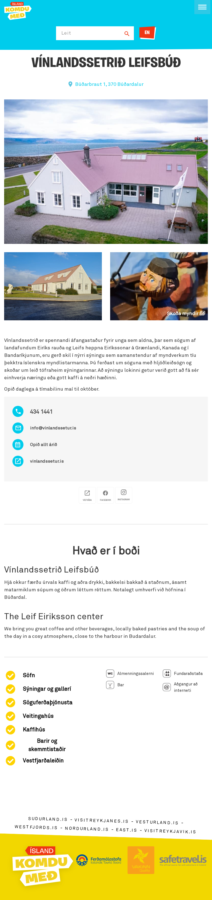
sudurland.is (48, 819)
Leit (66, 33)
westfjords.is (36, 827)
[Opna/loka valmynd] (202, 7)
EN (147, 32)
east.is (126, 830)
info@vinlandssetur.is (53, 428)
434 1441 (41, 412)
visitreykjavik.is (170, 831)
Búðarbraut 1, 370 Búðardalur (109, 84)
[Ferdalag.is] (18, 10)
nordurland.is (87, 829)
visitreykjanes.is (102, 821)
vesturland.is (157, 823)
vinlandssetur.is (47, 461)
